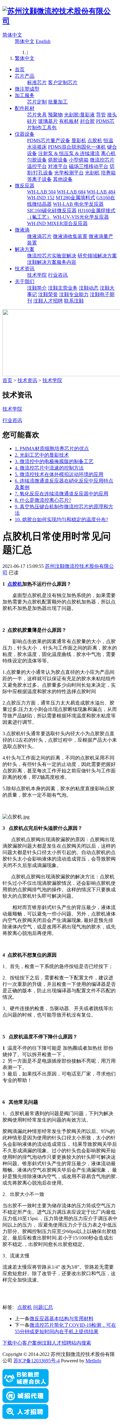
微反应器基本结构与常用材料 (62, 1318)
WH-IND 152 (40, 197)
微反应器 (24, 185)
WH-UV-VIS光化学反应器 (81, 217)
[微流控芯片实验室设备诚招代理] (25, 1401)
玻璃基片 (48, 121)
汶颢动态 (88, 288)
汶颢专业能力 (74, 294)
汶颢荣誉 (48, 294)
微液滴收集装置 (70, 236)
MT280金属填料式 (75, 197)
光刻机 (92, 172)
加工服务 (24, 95)
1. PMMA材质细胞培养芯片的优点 (52, 448)
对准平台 (58, 166)
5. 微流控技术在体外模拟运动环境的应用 (59, 474)
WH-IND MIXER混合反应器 (57, 223)
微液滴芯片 (39, 236)
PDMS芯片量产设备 (48, 140)
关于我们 (24, 281)
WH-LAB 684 (71, 191)
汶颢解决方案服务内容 (51, 262)
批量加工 (58, 101)
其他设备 (63, 179)
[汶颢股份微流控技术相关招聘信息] (25, 1417)
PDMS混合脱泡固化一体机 (77, 147)
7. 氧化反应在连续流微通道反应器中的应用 (61, 493)
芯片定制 (37, 101)
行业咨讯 (58, 275)
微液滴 (22, 229)
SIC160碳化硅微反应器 (52, 210)
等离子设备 (39, 179)
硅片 (32, 121)
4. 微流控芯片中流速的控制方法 (49, 467)
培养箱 (108, 172)
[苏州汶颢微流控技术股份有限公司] (60, 21)
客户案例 (32, 1342)
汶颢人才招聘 (48, 300)
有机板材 (69, 121)
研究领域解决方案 (97, 255)
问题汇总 (43, 1307)
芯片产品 (24, 76)
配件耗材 (24, 108)
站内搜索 (81, 1342)
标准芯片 (37, 82)
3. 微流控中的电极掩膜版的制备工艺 (54, 461)
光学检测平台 (69, 172)
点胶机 (94, 140)
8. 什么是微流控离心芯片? (43, 500)
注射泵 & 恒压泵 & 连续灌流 (69, 153)
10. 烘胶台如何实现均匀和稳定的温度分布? (61, 519)
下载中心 (12, 1342)
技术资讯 (24, 268)
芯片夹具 (37, 114)
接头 (112, 114)
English (43, 41)
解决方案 (24, 249)
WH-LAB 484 (101, 191)
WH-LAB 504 (41, 191)
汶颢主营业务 (63, 288)
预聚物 (55, 114)
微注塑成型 (27, 89)
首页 (20, 69)
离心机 (108, 153)
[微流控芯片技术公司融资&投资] (25, 1385)
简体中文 (12, 34)
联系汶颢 (74, 300)
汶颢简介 (37, 288)
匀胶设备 (37, 159)
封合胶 (87, 121)
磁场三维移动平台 (88, 166)
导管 (101, 114)
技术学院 (37, 275)
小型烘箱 (79, 159)
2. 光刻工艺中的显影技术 (42, 455)
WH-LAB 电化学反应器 (78, 204)
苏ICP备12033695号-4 (37, 1360)
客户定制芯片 (63, 82)
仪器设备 (24, 134)
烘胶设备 (58, 159)
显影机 (78, 140)
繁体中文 (24, 58)
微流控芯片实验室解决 (51, 255)
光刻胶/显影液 (79, 114)
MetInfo (93, 1360)
